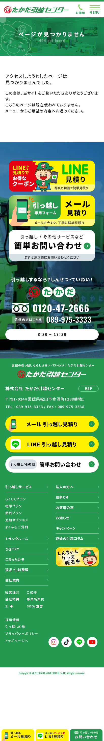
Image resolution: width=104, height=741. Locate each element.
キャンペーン (66, 528)
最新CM (62, 497)
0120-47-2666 (61, 308)
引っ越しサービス (18, 486)
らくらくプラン (15, 499)
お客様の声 (65, 507)
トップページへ (17, 640)
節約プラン (13, 512)
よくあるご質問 (16, 526)
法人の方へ (65, 486)
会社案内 (12, 580)
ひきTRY (12, 549)
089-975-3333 (69, 319)
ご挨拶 (32, 592)
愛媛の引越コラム (70, 538)
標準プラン (13, 506)
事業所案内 (36, 599)
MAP (88, 388)
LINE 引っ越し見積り (52, 444)
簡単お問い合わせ (46, 464)
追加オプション (17, 519)
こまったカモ (14, 559)
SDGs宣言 (35, 606)
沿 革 (9, 606)
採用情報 (12, 619)
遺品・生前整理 (17, 569)
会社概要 (12, 599)
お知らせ (62, 517)
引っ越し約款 (15, 626)
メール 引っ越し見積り (52, 424)
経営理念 (12, 592)
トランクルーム (16, 538)
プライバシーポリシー (22, 633)
